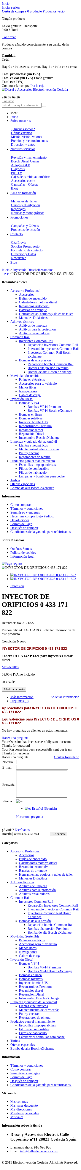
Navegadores (28, 391)
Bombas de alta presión (35, 360)
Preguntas (19, 701)
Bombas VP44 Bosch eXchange (50, 410)
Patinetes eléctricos (32, 379)
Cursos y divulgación (25, 205)
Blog (14, 188)
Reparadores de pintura (35, 457)
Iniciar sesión (11, 7)
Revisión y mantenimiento (29, 157)
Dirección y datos (23, 144)
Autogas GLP (20, 165)
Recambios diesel (31, 430)
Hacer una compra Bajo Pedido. (32, 516)
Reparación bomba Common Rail (50, 364)
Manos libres (28, 387)
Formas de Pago (21, 524)
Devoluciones (19, 520)
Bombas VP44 (29, 403)
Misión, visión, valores (26, 137)
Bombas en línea (30, 414)
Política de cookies (23, 552)
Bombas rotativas (31, 418)
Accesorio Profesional (25, 290)
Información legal (22, 556)
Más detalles (10, 667)
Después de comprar (24, 528)
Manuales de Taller (24, 201)
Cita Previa (18, 242)
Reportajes (18, 209)
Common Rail (20, 337)
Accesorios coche (23, 180)
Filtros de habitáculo (33, 472)
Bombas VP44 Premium (44, 406)
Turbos (15, 480)
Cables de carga (30, 395)
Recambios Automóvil (34, 306)
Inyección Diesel (24, 270)
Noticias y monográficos (27, 213)
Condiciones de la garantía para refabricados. (40, 532)
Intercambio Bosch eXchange (39, 437)
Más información (21, 697)
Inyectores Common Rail (36, 341)
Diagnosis (18, 169)
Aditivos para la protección (37, 329)
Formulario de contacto (27, 250)
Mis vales (16, 1117)
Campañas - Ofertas (24, 184)
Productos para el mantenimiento (32, 461)
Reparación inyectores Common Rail (53, 345)
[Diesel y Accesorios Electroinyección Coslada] (35, 89)
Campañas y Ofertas (25, 226)
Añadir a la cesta (14, 689)
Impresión (17, 586)
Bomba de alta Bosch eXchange (49, 372)
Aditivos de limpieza (33, 325)
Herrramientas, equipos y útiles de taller (46, 314)
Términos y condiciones (26, 508)
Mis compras (19, 1101)
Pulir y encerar (29, 453)
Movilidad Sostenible (24, 376)
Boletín (7, 834)
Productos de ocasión (25, 229)
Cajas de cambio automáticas (30, 177)
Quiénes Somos (21, 549)
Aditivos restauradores (34, 333)
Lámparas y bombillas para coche (42, 476)
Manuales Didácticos (33, 318)
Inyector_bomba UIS (33, 422)
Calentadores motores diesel (38, 302)
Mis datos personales (24, 1113)
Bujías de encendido (33, 298)
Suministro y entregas (25, 512)
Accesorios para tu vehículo (38, 383)
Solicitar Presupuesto (25, 246)
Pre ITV (16, 173)
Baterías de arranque (33, 310)
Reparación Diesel (31, 434)
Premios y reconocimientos (29, 140)
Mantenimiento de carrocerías (39, 449)
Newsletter (18, 258)
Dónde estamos (21, 133)
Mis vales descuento (24, 1105)
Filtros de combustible (34, 468)
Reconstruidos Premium (35, 426)
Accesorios (26, 294)
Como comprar (20, 504)
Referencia (9, 623)
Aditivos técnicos (22, 321)
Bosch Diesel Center (25, 161)
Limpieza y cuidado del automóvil (33, 441)
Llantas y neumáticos (33, 445)
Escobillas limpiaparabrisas (37, 464)
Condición (9, 641)
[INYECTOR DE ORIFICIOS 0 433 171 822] (43, 575)
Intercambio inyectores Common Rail (53, 348)
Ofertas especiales (22, 484)
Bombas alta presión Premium (48, 368)
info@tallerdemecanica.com (39, 1151)
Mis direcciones (21, 1109)
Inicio (6, 3)
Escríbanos (22, 830)
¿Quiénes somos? (23, 129)
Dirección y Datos (23, 254)
